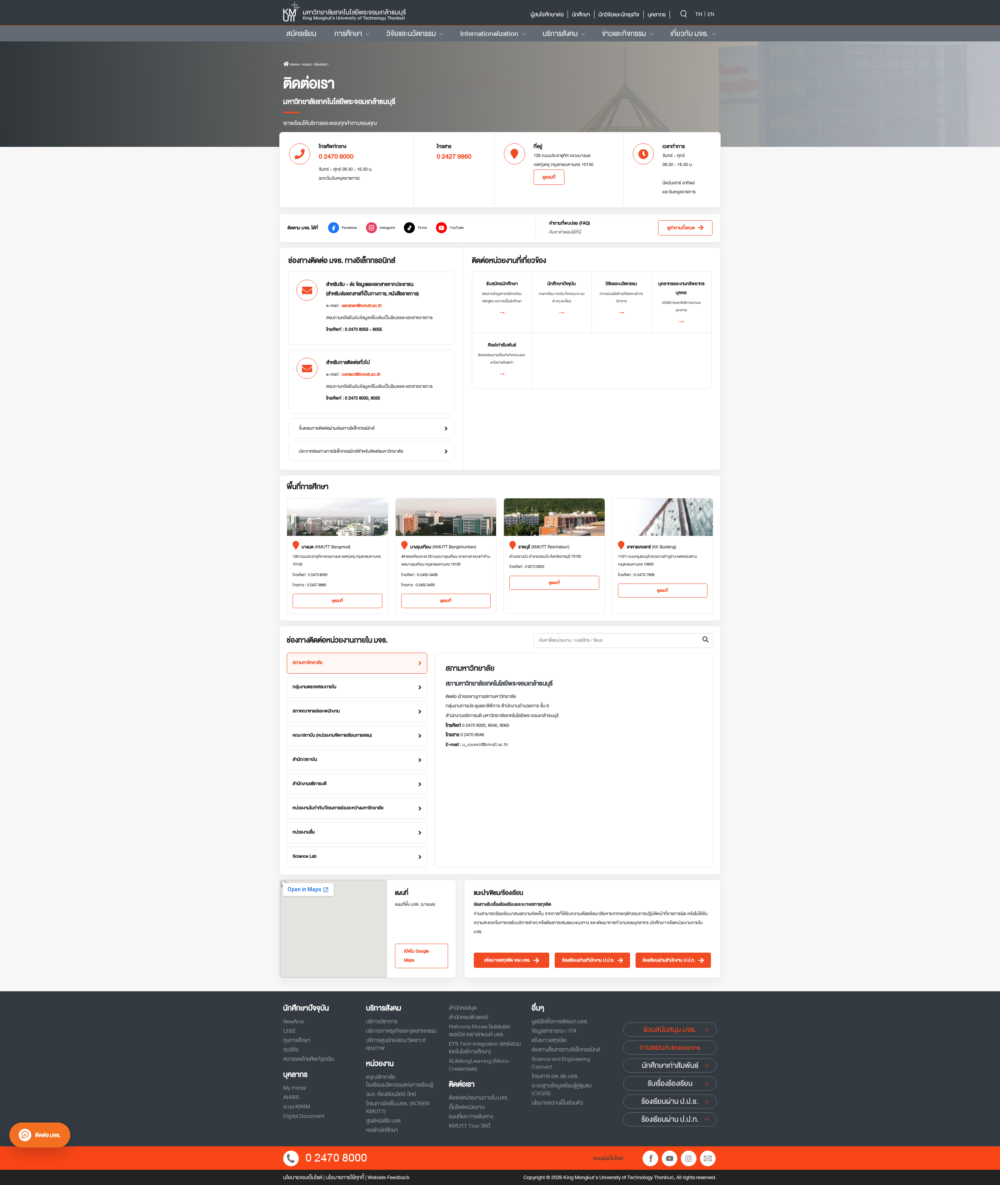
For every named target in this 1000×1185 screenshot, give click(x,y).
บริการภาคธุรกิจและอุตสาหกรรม (401, 1030)
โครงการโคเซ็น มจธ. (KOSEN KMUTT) (397, 1107)
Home (294, 64)
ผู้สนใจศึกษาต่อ (547, 14)
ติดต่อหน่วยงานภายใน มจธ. (479, 1097)
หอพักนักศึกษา (382, 1130)
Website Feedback (389, 1177)
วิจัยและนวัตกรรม (411, 33)
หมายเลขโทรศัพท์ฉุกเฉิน (308, 1059)
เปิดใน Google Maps (416, 956)
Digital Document (303, 1116)
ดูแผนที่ (549, 177)
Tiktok (422, 228)
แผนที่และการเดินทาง (471, 1116)
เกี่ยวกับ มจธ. (689, 33)
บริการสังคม (560, 33)
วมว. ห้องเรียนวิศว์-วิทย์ (391, 1094)
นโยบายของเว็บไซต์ (302, 1177)
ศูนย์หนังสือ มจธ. (384, 1120)
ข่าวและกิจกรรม (624, 33)
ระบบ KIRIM (296, 1106)
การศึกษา (348, 33)
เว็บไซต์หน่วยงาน (466, 1107)
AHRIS (291, 1097)
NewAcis (293, 1021)
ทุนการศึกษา (296, 1040)
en (710, 14)
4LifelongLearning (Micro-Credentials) (479, 1064)
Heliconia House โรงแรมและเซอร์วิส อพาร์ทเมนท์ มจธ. (480, 1030)
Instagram (387, 228)
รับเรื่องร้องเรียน (670, 1083)
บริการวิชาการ (381, 1021)
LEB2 (289, 1030)
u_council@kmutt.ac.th (485, 744)
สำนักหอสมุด (463, 1007)
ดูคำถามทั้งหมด (681, 228)
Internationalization (489, 33)
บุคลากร (657, 14)
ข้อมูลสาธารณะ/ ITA (554, 1030)
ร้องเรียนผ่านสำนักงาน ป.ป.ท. (669, 960)
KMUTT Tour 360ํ (469, 1125)
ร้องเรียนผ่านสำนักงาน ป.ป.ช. (588, 960)
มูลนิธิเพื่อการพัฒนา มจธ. (560, 1021)
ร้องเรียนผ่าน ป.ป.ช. (669, 1101)
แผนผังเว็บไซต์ (608, 1158)
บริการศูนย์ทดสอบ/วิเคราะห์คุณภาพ (395, 1044)
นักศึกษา (581, 14)
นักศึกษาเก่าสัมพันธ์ (670, 1065)
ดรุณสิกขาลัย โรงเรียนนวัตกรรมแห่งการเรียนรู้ (399, 1080)
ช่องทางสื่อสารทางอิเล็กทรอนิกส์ (566, 1049)
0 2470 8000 (336, 1157)
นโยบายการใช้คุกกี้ (345, 1177)
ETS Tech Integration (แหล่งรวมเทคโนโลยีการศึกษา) (485, 1047)
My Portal (294, 1087)
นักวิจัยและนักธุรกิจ (618, 14)
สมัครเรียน (301, 33)
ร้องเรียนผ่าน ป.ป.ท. (670, 1119)
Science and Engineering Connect (561, 1062)
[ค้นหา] (705, 641)
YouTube (457, 228)
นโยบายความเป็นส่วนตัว (557, 1102)
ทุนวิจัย (290, 1049)
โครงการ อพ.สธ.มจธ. (555, 1076)
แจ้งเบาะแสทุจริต (549, 1040)
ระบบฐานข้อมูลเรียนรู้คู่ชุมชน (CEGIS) (561, 1089)
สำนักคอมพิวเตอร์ (468, 1017)
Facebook (349, 228)
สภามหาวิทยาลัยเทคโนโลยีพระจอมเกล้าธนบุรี (499, 683)
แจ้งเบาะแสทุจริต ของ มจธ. (507, 960)
